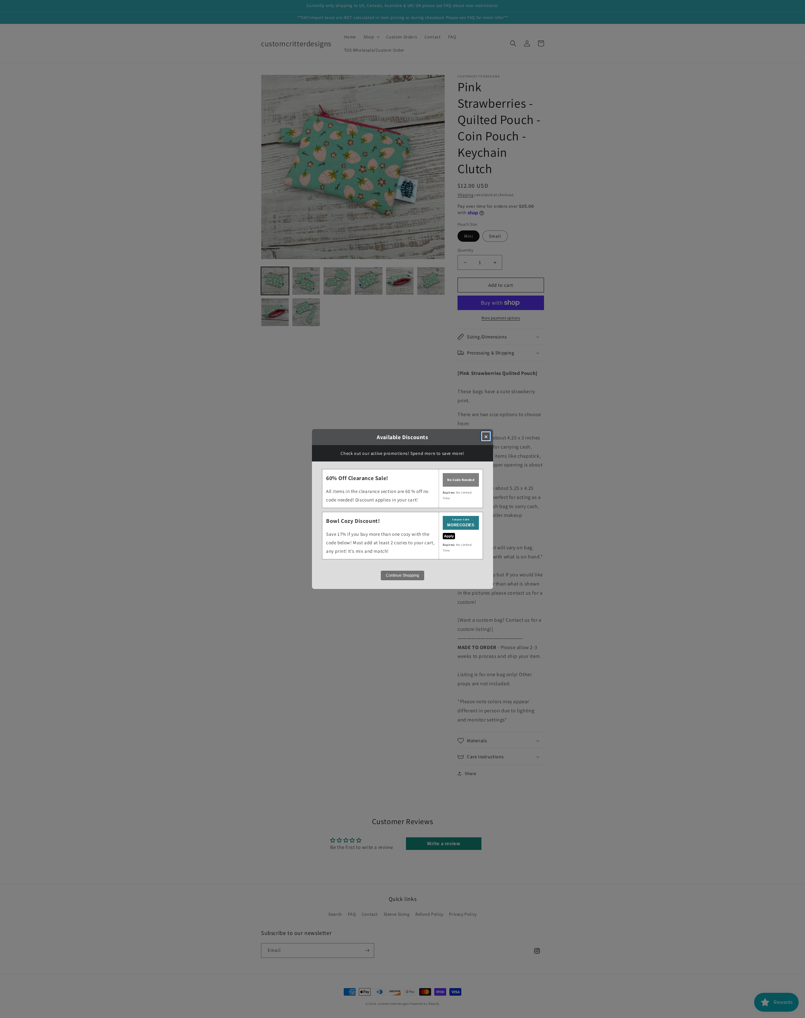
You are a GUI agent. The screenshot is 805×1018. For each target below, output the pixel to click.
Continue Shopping (402, 575)
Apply (449, 536)
